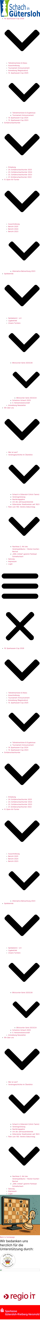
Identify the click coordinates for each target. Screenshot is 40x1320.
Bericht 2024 (13, 229)
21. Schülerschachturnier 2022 (20, 177)
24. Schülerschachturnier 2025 (20, 170)
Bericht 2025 (13, 226)
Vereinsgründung (18, 497)
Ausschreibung (14, 65)
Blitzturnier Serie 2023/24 (26, 398)
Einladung (12, 167)
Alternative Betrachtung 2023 (23, 271)
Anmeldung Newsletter (17, 405)
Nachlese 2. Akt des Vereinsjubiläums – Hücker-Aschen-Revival (26, 549)
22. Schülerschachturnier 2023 (20, 175)
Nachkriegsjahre (18, 499)
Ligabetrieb (12, 321)
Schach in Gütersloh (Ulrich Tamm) (25, 494)
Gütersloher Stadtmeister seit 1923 (25, 504)
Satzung (11, 559)
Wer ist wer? (13, 452)
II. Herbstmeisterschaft (21, 403)
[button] (20, 606)
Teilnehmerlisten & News (17, 63)
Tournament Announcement (19, 68)
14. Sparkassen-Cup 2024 (18, 118)
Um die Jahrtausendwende (22, 502)
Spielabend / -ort (15, 318)
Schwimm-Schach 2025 (21, 400)
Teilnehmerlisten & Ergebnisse (23, 113)
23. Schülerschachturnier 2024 (20, 172)
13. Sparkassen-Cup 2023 (18, 120)
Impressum (12, 561)
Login (10, 564)
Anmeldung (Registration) (18, 70)
